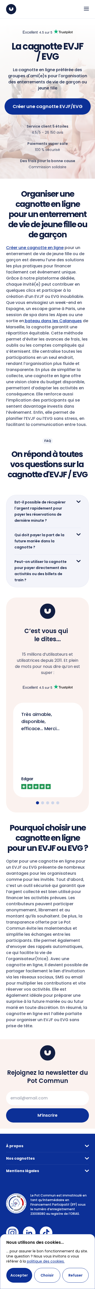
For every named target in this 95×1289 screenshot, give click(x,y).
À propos (14, 1145)
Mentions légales (22, 1170)
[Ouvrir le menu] (86, 8)
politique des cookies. (46, 1261)
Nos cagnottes (20, 1158)
